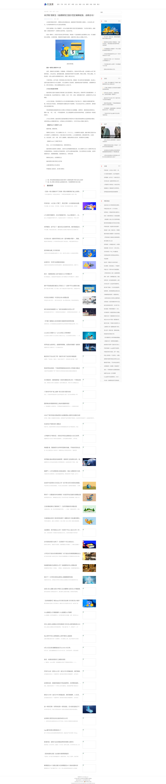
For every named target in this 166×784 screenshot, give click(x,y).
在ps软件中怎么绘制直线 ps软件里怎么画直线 (58, 636)
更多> (119, 21)
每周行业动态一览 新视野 (110, 373)
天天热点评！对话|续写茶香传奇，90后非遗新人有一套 (112, 283)
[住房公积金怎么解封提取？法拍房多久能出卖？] (111, 132)
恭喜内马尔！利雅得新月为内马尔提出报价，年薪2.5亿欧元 (112, 316)
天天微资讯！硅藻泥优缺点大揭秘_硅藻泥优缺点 (112, 312)
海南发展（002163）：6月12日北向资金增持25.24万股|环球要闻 (112, 248)
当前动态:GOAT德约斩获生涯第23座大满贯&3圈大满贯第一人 (112, 205)
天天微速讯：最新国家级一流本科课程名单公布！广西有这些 (62, 380)
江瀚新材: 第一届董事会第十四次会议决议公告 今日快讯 (112, 326)
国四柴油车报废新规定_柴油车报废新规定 (56, 403)
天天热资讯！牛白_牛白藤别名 (111, 251)
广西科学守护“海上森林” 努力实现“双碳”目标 (57, 391)
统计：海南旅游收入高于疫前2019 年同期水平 (58, 274)
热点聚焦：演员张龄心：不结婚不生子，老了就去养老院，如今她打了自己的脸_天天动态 (112, 265)
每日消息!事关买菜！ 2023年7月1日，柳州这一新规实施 (112, 305)
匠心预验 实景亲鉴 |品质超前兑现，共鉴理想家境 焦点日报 (65, 182)
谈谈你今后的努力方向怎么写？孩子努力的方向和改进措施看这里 (62, 483)
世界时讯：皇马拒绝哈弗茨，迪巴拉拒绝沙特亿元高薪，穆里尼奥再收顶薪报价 (112, 280)
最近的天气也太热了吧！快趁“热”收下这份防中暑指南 (60, 356)
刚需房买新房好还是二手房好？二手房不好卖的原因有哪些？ (111, 146)
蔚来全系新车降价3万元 (109, 69)
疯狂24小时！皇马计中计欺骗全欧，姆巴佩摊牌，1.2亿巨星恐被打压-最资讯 (62, 695)
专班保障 (106, 258)
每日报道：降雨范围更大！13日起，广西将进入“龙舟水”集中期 (112, 308)
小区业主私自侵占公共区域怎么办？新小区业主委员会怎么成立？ (111, 156)
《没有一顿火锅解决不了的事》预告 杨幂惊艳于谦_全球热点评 (62, 191)
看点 (98, 4)
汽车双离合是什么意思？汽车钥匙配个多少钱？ (111, 65)
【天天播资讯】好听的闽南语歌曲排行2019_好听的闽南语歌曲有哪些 (112, 337)
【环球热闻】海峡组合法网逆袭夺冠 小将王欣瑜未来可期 (112, 237)
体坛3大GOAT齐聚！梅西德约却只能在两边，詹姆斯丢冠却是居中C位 (112, 319)
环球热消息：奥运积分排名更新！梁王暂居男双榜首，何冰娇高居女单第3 (112, 226)
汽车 (62, 4)
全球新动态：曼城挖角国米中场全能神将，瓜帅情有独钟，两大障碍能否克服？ (62, 683)
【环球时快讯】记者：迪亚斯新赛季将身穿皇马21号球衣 (112, 273)
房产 (69, 4)
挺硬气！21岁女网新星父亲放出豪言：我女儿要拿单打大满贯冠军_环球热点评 (62, 471)
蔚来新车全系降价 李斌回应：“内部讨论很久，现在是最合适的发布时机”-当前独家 (111, 44)
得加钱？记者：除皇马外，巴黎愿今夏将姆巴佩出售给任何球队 (112, 230)
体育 (73, 4)
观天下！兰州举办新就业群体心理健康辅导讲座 (58, 577)
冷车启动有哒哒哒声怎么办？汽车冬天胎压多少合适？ (111, 54)
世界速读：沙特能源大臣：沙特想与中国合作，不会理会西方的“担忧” (112, 244)
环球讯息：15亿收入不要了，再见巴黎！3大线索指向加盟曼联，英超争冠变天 (62, 203)
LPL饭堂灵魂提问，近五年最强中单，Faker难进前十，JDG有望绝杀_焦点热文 (62, 215)
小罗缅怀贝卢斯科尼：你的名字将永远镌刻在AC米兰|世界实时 (62, 435)
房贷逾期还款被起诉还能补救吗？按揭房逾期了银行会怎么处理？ (67, 180)
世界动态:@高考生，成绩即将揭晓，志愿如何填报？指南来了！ (62, 344)
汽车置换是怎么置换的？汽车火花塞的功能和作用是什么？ (111, 49)
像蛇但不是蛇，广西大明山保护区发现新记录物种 (112, 362)
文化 (84, 4)
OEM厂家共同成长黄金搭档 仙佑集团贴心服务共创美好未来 (62, 415)
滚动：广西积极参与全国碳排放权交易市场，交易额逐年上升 (112, 369)
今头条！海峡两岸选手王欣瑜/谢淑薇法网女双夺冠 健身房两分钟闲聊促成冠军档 (112, 380)
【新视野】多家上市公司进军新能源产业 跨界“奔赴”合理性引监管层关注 (112, 219)
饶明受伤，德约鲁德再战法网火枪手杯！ (112, 291)
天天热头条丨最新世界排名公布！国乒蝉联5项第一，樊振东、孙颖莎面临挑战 (62, 238)
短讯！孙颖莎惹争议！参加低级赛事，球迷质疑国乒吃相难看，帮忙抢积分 (112, 215)
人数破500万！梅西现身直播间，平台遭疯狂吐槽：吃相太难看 (112, 341)
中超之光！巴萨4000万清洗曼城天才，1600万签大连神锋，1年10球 (112, 269)
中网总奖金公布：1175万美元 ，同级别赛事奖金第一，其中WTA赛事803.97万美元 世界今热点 (112, 208)
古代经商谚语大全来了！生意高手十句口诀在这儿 (59, 541)
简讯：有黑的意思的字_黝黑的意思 (54, 659)
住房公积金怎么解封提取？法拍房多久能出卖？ (111, 140)
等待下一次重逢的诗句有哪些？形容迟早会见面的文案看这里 (62, 494)
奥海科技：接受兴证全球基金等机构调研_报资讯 (58, 742)
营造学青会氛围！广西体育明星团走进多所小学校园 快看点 (62, 368)
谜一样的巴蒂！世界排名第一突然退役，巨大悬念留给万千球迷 (62, 706)
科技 (91, 4)
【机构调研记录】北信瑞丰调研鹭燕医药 (56, 753)
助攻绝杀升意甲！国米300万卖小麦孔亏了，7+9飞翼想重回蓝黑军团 (112, 344)
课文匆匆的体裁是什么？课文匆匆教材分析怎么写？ (59, 309)
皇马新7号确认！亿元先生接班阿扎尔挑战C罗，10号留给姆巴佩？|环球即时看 (112, 287)
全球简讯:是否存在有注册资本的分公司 (56, 718)
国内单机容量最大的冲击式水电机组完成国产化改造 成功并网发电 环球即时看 (112, 223)
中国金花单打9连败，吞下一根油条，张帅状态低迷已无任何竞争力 (112, 351)
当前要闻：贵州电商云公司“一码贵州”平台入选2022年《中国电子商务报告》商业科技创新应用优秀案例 (62, 530)
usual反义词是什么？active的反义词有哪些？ (58, 333)
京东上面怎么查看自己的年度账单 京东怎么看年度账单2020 (62, 624)
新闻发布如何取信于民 (109, 333)
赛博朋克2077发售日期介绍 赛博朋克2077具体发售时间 (61, 765)
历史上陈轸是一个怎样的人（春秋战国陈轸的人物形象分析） (112, 355)
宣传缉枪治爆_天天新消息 (52, 250)
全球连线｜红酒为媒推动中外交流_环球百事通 (112, 301)
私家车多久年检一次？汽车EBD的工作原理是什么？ (111, 59)
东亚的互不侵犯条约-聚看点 (52, 424)
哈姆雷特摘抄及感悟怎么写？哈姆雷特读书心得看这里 (60, 565)
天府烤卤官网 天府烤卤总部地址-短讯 (112, 255)
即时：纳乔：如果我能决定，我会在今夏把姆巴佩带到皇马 (112, 276)
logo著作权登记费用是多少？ (53, 730)
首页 (58, 4)
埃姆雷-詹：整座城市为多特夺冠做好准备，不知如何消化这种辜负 (62, 447)
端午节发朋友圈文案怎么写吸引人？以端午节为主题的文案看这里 (62, 285)
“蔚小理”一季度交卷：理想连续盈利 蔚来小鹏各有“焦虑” (111, 37)
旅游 (80, 4)
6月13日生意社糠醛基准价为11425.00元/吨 (57, 647)
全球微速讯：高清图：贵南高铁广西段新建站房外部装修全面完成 (112, 366)
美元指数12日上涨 (108, 240)
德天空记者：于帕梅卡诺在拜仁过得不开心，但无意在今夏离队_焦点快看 (112, 323)
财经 (94, 4)
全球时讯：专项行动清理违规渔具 (54, 262)
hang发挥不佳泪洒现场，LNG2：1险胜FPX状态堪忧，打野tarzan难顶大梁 (112, 376)
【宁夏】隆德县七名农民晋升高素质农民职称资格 (59, 321)
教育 (87, 4)
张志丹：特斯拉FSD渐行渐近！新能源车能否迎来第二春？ (112, 262)
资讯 (65, 4)
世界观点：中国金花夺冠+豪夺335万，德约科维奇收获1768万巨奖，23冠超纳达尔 (112, 212)
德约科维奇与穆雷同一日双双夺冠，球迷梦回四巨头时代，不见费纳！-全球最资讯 (112, 233)
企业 (76, 4)
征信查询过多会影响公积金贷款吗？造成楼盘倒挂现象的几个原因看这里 (111, 151)
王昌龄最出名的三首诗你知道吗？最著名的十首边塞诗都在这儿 (62, 518)
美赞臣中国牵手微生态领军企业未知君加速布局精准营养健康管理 (112, 359)
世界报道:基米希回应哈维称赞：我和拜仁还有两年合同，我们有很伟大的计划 (62, 459)
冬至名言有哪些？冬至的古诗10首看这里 (56, 297)
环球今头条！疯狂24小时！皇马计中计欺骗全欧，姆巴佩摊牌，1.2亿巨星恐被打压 (62, 671)
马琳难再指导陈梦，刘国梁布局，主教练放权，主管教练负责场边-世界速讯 (112, 294)
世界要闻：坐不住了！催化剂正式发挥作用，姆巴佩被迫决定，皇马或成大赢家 (62, 227)
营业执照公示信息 (88, 781)
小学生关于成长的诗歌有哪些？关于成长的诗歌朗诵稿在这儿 (62, 553)
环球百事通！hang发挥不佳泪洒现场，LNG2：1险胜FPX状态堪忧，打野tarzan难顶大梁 (112, 348)
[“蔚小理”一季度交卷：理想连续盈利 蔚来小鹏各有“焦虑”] (111, 29)
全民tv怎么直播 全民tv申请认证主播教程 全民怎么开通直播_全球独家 (62, 589)
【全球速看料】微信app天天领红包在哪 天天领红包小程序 (61, 600)
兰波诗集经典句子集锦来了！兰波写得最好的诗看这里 (60, 506)
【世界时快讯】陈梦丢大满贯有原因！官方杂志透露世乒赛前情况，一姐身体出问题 (112, 298)
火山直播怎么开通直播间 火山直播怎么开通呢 (58, 612)
